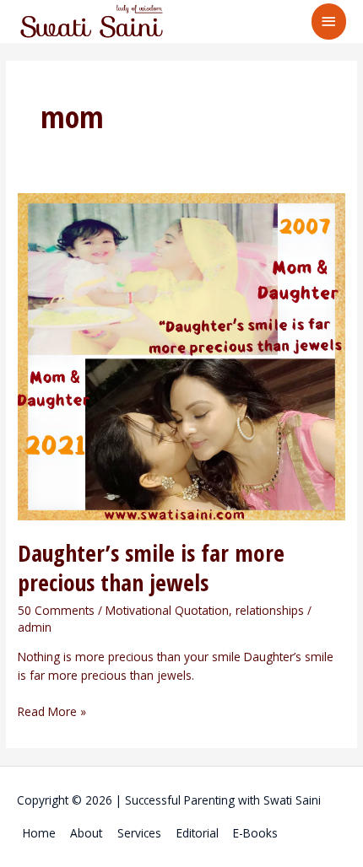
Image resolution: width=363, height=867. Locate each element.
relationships (270, 610)
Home (39, 833)
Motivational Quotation (167, 610)
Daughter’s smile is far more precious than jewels (151, 568)
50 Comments (56, 610)
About (86, 833)
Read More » (52, 711)
